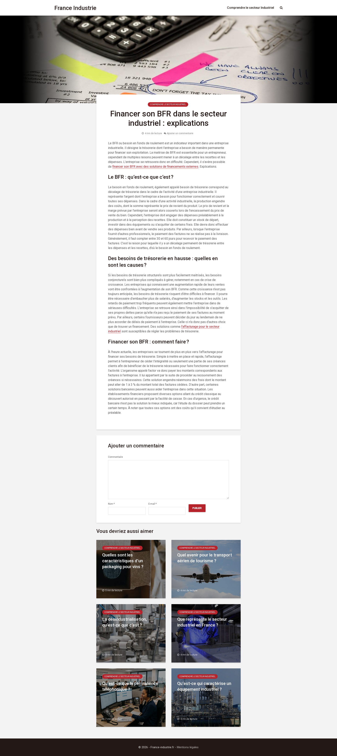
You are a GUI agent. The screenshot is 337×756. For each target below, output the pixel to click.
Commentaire (115, 457)
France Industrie (75, 7)
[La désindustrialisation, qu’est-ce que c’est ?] (131, 633)
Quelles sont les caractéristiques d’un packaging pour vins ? (122, 561)
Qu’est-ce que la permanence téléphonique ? (130, 686)
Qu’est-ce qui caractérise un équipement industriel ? (204, 686)
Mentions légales (188, 747)
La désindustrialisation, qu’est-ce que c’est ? (124, 622)
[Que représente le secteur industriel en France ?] (206, 633)
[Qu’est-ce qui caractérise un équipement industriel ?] (206, 697)
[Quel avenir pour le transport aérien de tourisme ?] (206, 569)
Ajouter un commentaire (180, 133)
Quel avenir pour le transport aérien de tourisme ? (204, 558)
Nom (111, 504)
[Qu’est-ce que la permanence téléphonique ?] (131, 697)
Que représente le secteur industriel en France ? (202, 622)
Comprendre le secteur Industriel (250, 8)
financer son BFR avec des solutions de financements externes (155, 166)
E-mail (152, 504)
